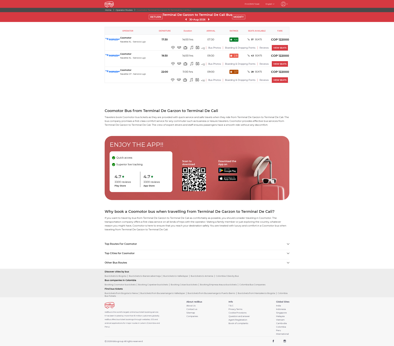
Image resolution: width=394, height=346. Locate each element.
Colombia (281, 327)
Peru (278, 330)
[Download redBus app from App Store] (227, 180)
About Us (190, 306)
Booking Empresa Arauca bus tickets (218, 284)
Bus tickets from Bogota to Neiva (121, 293)
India (278, 306)
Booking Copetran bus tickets (153, 284)
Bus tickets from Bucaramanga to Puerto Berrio (211, 293)
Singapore (281, 313)
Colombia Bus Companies (252, 284)
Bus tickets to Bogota (115, 276)
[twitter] (279, 341)
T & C (231, 306)
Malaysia (280, 316)
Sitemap (190, 313)
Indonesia (281, 309)
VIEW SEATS (279, 48)
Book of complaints (238, 323)
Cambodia (281, 323)
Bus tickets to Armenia (202, 276)
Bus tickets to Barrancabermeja (145, 276)
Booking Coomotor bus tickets (120, 284)
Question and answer (239, 316)
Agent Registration (238, 320)
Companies (192, 316)
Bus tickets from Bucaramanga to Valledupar (162, 293)
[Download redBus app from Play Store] (227, 172)
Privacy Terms (235, 309)
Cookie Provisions (237, 313)
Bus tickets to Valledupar (175, 276)
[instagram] (284, 341)
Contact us (191, 309)
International (282, 334)
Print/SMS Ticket (252, 4)
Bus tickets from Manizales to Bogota (256, 293)
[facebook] (273, 341)
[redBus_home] (114, 4)
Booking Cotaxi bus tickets (184, 284)
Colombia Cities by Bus (227, 276)
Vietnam (280, 320)
